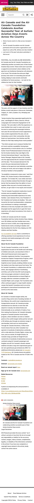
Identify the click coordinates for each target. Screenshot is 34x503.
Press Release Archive (19, 493)
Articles (3, 383)
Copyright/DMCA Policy (9, 500)
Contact (30, 500)
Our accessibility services (9, 233)
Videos (3, 378)
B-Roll (3, 381)
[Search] (23, 15)
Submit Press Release (10, 497)
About (9, 493)
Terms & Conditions (24, 497)
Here (18, 367)
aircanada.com (25, 371)
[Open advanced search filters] (27, 15)
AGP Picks (4, 2)
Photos (3, 376)
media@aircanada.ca (15, 360)
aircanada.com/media (15, 364)
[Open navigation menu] (2, 14)
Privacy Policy (22, 500)
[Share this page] (32, 14)
